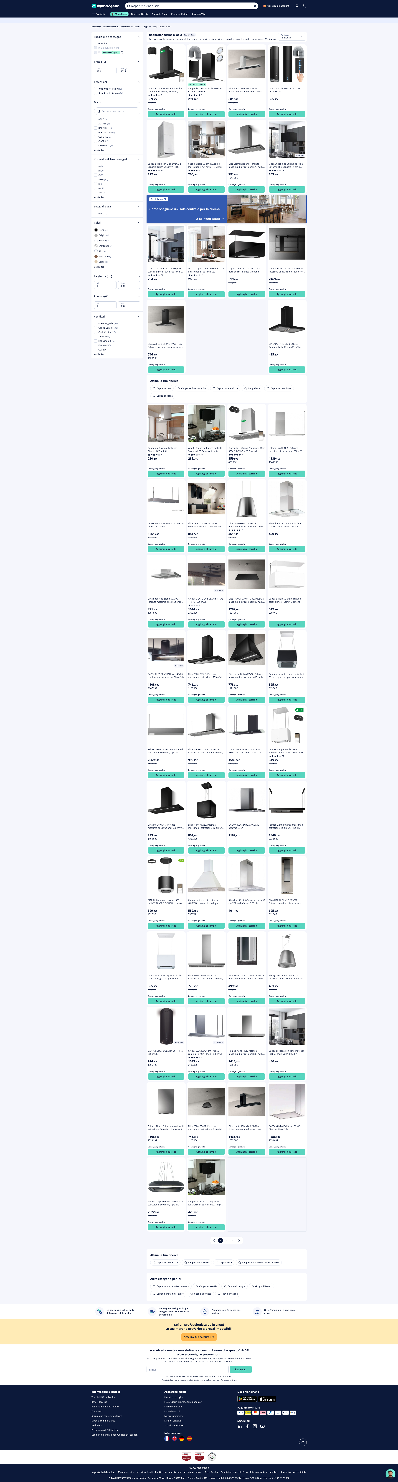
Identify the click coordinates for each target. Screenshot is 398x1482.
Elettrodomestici (110, 26)
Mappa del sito (126, 1472)
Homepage (96, 26)
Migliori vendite (172, 1420)
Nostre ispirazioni (173, 1415)
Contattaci (96, 1411)
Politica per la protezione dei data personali (178, 1472)
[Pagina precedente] (214, 1240)
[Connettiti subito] (297, 6)
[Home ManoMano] (106, 6)
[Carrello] (304, 6)
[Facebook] (247, 1426)
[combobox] (291, 37)
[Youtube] (262, 1426)
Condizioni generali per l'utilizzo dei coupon (114, 1434)
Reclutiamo (97, 1425)
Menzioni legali (145, 1472)
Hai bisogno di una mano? (105, 1406)
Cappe (145, 26)
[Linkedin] (239, 1426)
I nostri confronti (173, 1406)
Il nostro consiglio (173, 1397)
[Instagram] (254, 1426)
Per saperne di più (229, 1380)
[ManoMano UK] (174, 1438)
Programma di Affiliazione (105, 1430)
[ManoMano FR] (166, 1438)
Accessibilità (299, 1472)
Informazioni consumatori (264, 1472)
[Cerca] (128, 6)
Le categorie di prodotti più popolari (183, 1401)
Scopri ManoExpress (175, 1425)
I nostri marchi (172, 1411)
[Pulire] (255, 6)
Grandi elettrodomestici (130, 26)
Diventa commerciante (103, 1420)
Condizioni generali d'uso (234, 1472)
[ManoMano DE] (181, 1438)
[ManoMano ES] (189, 1438)
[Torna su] (303, 1442)
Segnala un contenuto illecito (106, 1415)
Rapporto (286, 1472)
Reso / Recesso (99, 1401)
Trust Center (211, 1472)
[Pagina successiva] (239, 1240)
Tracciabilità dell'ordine (103, 1397)
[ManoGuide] (390, 1474)
